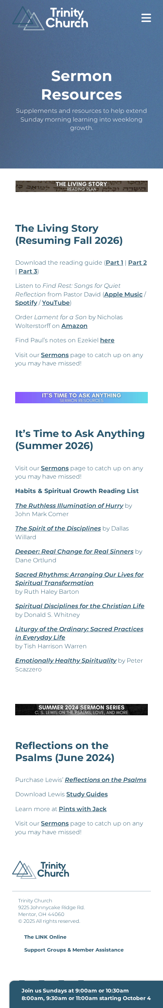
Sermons (55, 355)
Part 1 (114, 262)
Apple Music (123, 294)
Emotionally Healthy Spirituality (65, 660)
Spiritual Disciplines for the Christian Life (79, 606)
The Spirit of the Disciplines (58, 528)
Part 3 (28, 271)
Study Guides (87, 794)
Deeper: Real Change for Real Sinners (74, 551)
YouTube (56, 302)
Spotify (26, 302)
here (107, 340)
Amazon (74, 325)
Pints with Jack (83, 809)
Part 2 (137, 262)
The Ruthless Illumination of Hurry (69, 505)
